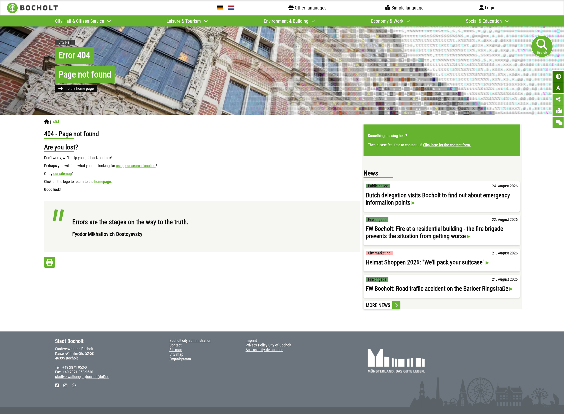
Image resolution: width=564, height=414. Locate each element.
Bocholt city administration (190, 340)
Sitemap (175, 349)
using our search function (136, 165)
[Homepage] (46, 121)
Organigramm (180, 359)
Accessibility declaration (264, 349)
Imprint (251, 340)
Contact (175, 345)
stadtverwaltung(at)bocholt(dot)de (82, 376)
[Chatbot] (558, 122)
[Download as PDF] (49, 263)
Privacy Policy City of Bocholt (268, 345)
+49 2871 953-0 (74, 367)
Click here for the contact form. (447, 145)
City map (176, 354)
